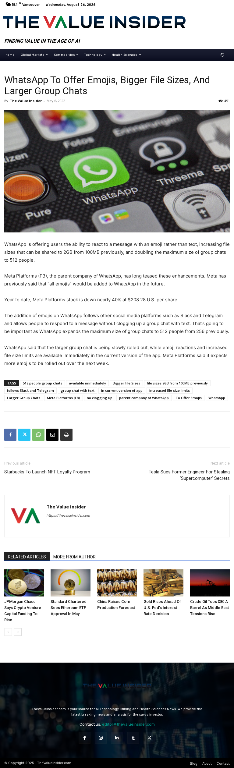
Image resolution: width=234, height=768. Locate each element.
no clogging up (99, 397)
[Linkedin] (117, 738)
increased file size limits (169, 390)
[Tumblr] (133, 738)
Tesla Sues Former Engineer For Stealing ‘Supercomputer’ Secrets (189, 475)
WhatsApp (216, 397)
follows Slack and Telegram (30, 390)
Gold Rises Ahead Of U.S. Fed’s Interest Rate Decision (162, 607)
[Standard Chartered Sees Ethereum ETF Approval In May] (70, 583)
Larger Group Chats (23, 397)
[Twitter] (24, 435)
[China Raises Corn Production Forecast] (117, 583)
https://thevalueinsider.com (68, 515)
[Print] (66, 435)
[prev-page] (8, 632)
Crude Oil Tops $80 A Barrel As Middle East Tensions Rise (209, 607)
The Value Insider (26, 100)
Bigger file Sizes (126, 383)
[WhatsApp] (38, 435)
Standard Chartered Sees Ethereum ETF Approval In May (69, 607)
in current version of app (122, 390)
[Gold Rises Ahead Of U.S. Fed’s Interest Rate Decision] (163, 583)
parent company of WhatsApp (144, 397)
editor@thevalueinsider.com (128, 724)
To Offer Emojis (189, 397)
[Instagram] (101, 738)
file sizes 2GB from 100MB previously (177, 383)
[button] (223, 55)
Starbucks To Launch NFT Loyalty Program (47, 472)
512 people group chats (42, 383)
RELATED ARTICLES (27, 556)
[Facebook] (10, 435)
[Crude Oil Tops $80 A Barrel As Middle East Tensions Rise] (210, 583)
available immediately (87, 383)
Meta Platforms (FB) (63, 397)
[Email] (52, 435)
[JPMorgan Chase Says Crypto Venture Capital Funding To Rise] (24, 583)
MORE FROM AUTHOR (74, 556)
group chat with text (77, 390)
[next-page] (18, 632)
